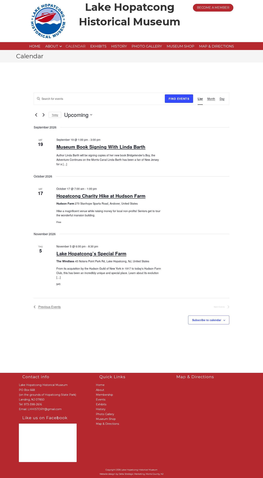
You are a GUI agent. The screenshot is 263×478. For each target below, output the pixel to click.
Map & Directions (216, 46)
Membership (104, 394)
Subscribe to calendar (206, 320)
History (119, 46)
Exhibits (98, 46)
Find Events (179, 99)
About (51, 46)
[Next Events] (43, 114)
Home (34, 46)
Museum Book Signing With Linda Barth (100, 146)
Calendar (75, 46)
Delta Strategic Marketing (132, 474)
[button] (60, 46)
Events (100, 399)
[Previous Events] (36, 114)
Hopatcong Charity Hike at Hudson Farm (100, 195)
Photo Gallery (147, 46)
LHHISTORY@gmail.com (45, 409)
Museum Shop (180, 46)
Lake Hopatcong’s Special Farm (91, 253)
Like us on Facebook (45, 417)
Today (55, 114)
